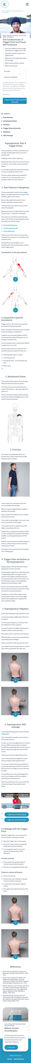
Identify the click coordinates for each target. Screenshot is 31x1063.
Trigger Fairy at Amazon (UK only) (16, 820)
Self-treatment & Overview (17, 11)
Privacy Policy (6, 94)
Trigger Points (8, 11)
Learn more (12, 1047)
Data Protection (19, 1059)
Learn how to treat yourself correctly (15, 101)
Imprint (9, 1059)
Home (3, 11)
